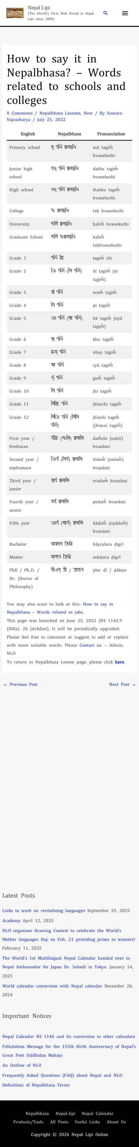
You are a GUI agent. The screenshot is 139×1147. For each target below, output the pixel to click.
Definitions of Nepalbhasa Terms (36, 1084)
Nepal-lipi (65, 1113)
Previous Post (20, 684)
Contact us (90, 645)
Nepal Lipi (39, 8)
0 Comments (20, 113)
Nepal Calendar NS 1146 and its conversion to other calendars (68, 1036)
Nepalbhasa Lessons (59, 113)
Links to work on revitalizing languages (43, 910)
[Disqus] (69, 771)
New (88, 113)
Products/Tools (28, 1121)
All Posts (59, 1121)
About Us (116, 1121)
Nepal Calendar (97, 1113)
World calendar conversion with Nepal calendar (52, 985)
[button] (106, 13)
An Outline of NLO (21, 1065)
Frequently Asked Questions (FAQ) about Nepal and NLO (62, 1075)
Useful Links (87, 1121)
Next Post (122, 684)
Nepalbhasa (37, 1113)
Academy (11, 920)
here (119, 661)
